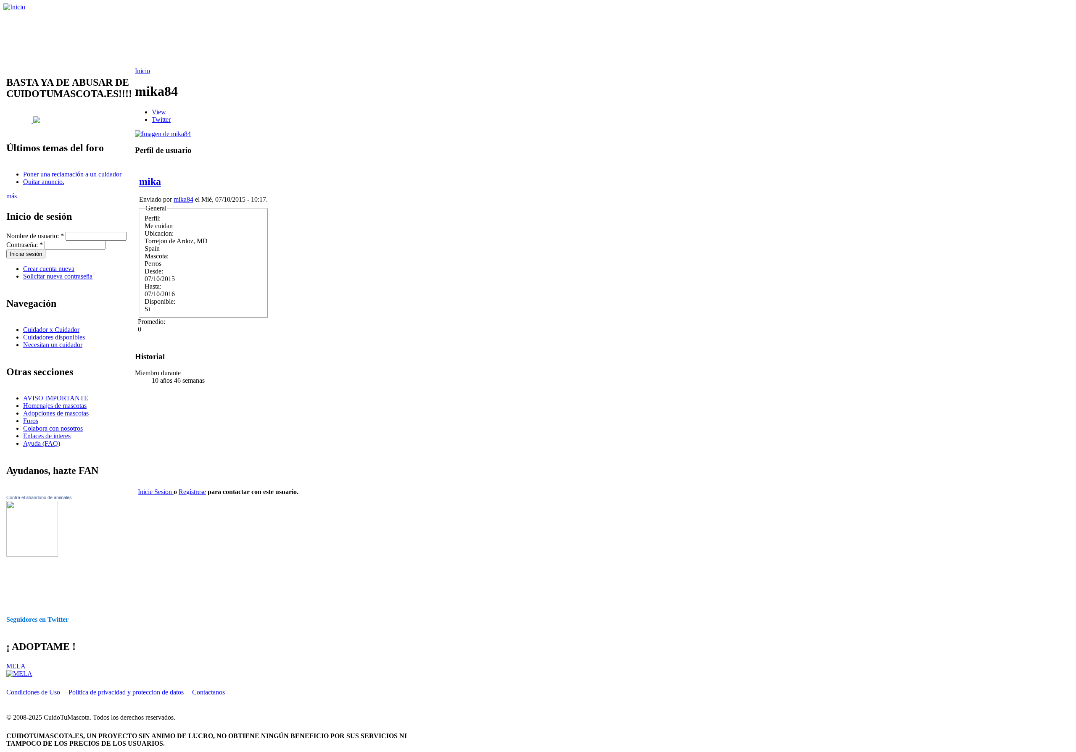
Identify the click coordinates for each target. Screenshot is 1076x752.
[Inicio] (14, 7)
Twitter (161, 119)
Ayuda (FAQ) (41, 443)
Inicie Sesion (156, 491)
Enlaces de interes (47, 435)
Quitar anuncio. (43, 181)
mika (150, 181)
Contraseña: (24, 244)
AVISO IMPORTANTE (55, 398)
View (159, 112)
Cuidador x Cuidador (51, 329)
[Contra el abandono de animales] (32, 554)
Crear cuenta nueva (48, 268)
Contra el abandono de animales (39, 497)
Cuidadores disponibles (54, 337)
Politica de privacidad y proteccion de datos (126, 692)
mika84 (183, 199)
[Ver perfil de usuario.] (163, 133)
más (11, 196)
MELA (16, 666)
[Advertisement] (216, 39)
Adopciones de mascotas (56, 413)
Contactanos (208, 692)
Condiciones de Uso (33, 692)
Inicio (142, 70)
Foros (30, 420)
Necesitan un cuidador (52, 344)
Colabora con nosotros (53, 428)
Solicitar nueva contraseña (57, 276)
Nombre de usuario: (35, 235)
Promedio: (151, 321)
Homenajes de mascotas (55, 405)
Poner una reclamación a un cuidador (72, 174)
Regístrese (192, 491)
